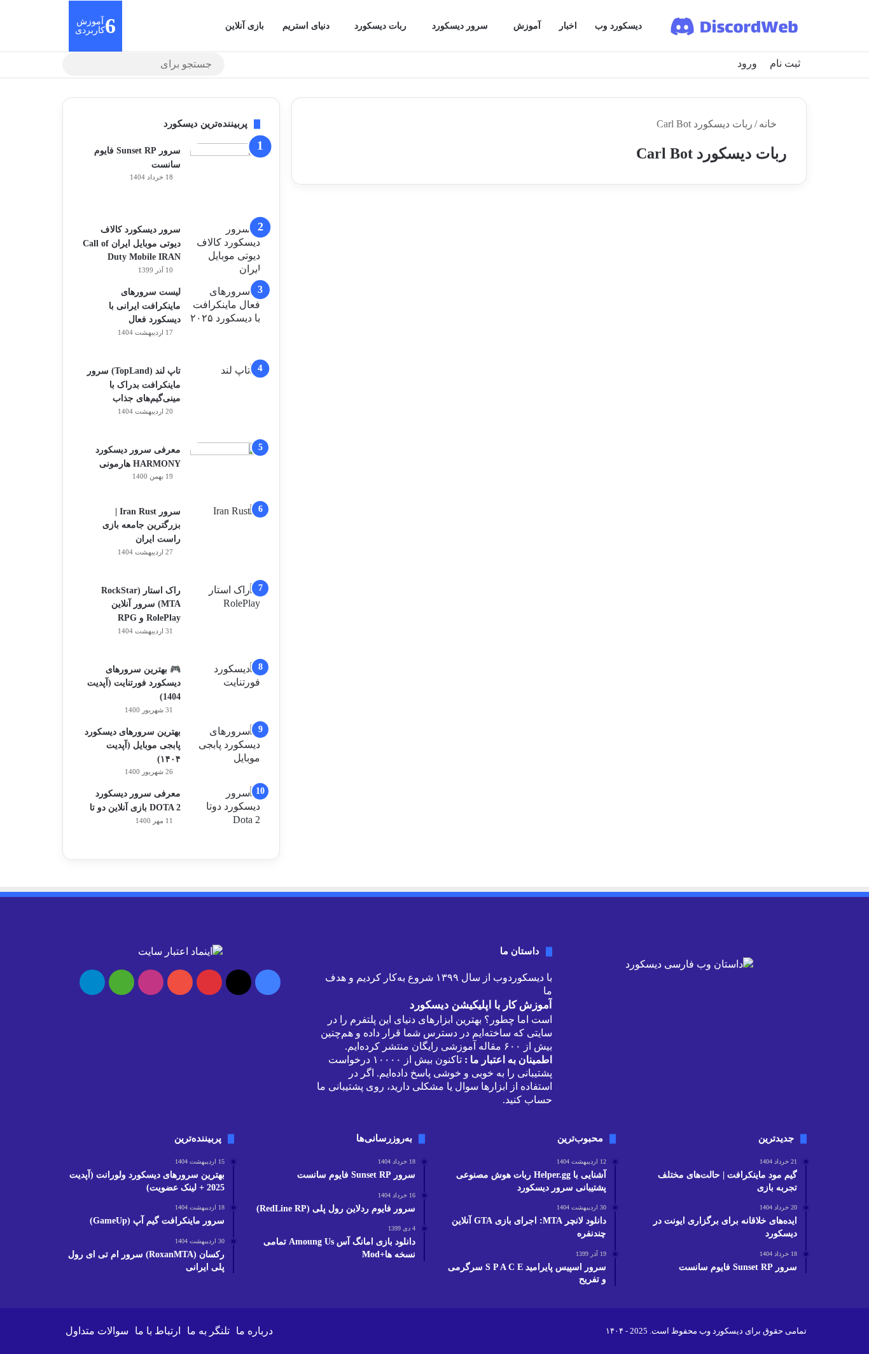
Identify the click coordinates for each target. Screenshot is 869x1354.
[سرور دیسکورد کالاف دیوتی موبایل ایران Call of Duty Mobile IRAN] (225, 249)
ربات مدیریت (757, 231)
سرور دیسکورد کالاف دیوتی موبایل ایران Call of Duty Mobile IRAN (132, 243)
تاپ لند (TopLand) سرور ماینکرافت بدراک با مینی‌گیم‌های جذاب (134, 384)
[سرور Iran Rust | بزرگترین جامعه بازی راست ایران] (225, 539)
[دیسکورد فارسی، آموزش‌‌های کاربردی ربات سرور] (735, 26)
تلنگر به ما (208, 1330)
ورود (747, 63)
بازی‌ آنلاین (244, 26)
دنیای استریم (306, 26)
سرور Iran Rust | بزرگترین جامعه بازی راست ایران (141, 525)
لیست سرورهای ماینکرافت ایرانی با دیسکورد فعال (145, 305)
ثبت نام (785, 63)
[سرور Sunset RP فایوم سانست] (225, 178)
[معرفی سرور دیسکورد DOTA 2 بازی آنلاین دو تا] (225, 813)
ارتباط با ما (158, 1330)
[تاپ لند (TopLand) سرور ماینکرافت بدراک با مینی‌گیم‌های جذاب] (225, 398)
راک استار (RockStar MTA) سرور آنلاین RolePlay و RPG (141, 604)
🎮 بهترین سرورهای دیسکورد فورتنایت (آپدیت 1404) (134, 683)
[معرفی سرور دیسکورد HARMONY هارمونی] (225, 468)
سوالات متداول (97, 1330)
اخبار (568, 26)
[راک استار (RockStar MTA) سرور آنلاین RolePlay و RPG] (225, 618)
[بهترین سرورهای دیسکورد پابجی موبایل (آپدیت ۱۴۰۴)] (225, 748)
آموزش (527, 26)
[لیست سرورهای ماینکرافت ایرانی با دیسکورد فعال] (225, 320)
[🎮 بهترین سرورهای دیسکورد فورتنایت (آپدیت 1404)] (225, 682)
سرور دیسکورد (460, 26)
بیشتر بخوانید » (750, 404)
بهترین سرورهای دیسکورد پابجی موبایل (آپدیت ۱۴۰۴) (133, 745)
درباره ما (254, 1330)
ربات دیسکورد (380, 26)
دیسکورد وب (618, 26)
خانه (769, 123)
